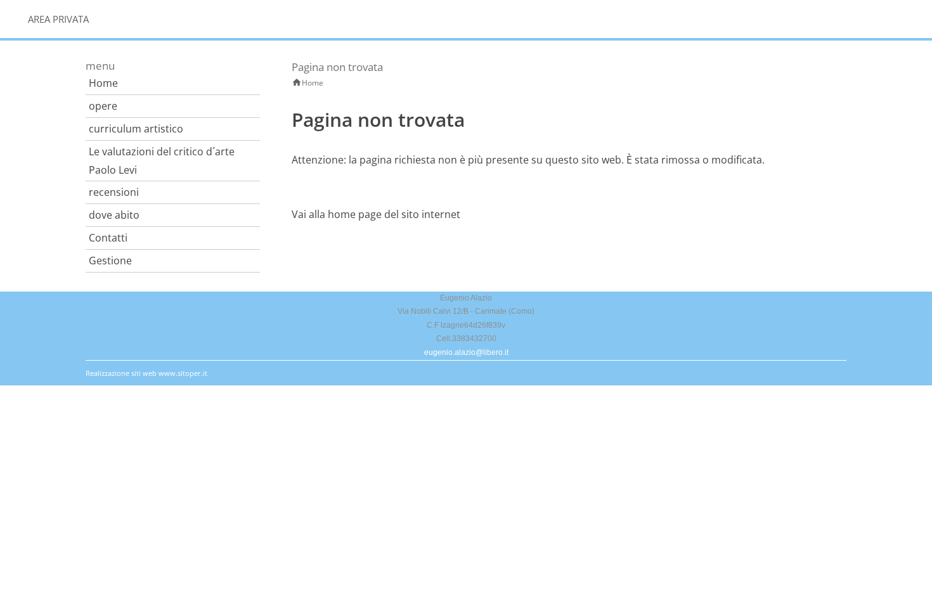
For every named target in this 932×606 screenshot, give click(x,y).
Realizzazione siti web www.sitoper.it (146, 373)
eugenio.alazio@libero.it (466, 352)
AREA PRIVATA (58, 19)
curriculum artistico (136, 129)
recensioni (114, 192)
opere (103, 106)
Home (103, 83)
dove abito (114, 215)
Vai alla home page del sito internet (376, 214)
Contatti (108, 238)
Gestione (110, 261)
